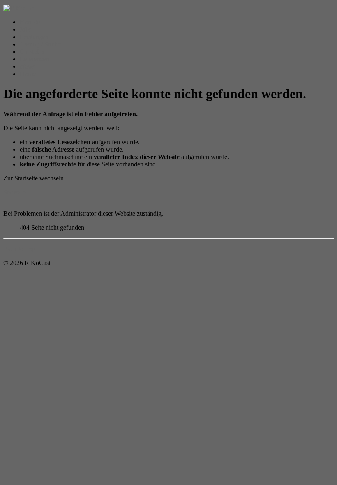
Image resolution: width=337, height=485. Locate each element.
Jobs (25, 29)
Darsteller (32, 51)
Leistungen (34, 36)
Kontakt (30, 21)
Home (28, 73)
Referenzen (34, 58)
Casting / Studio (40, 44)
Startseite (15, 192)
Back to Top (19, 248)
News (27, 66)
